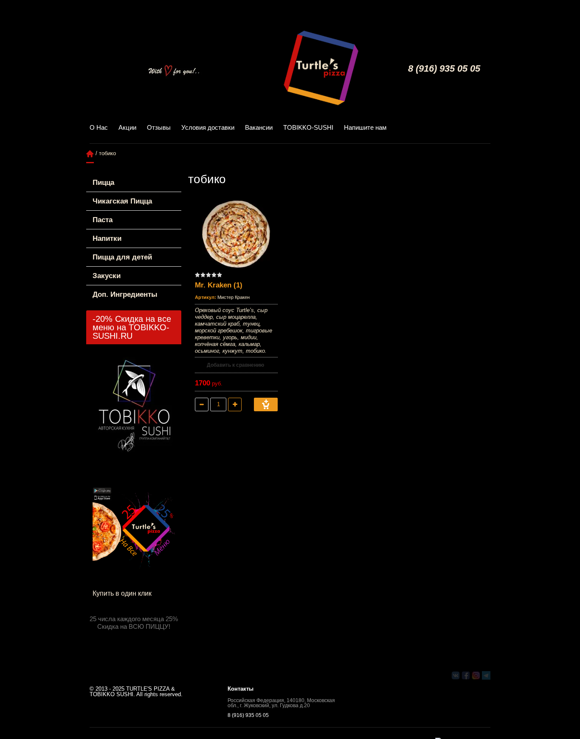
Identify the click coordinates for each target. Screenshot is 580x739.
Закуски (107, 276)
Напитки (107, 238)
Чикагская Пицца (122, 201)
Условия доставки (207, 127)
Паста (103, 220)
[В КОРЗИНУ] (266, 404)
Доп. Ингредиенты (125, 294)
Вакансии (259, 127)
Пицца (103, 182)
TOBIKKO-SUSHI (308, 127)
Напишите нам (365, 127)
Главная (90, 153)
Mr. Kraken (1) (218, 285)
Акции (127, 127)
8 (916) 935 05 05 (444, 68)
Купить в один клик (122, 593)
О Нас (99, 127)
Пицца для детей (122, 257)
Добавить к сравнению (235, 365)
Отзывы (159, 127)
